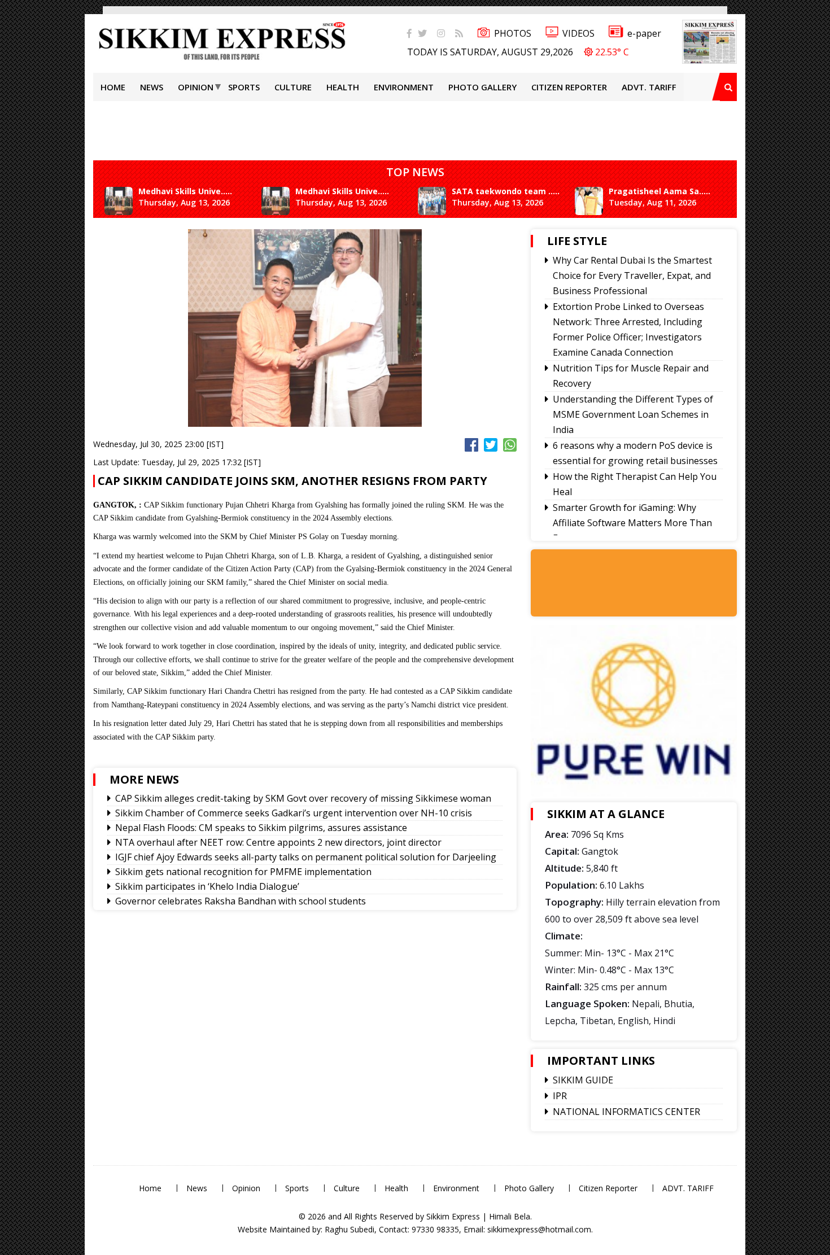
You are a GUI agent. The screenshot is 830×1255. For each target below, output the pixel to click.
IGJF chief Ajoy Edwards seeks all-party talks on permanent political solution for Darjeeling (305, 857)
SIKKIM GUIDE (583, 1080)
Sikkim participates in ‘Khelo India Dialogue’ (207, 886)
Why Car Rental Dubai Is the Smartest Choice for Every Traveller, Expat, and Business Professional (632, 275)
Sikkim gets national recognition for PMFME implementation (243, 871)
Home (113, 87)
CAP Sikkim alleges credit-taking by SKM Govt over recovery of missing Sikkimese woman (303, 798)
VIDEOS (578, 33)
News (151, 87)
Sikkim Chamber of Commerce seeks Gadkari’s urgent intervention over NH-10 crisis (293, 813)
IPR (560, 1096)
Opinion (195, 87)
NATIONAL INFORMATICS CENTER (626, 1111)
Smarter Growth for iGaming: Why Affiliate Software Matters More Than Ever (632, 522)
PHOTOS (512, 33)
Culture (293, 87)
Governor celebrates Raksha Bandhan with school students (240, 901)
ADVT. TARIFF (649, 87)
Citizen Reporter (569, 87)
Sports (244, 87)
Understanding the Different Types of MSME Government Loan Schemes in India (633, 414)
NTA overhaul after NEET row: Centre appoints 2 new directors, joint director (278, 842)
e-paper (644, 33)
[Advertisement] (37, 160)
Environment (404, 87)
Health (342, 87)
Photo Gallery (482, 87)
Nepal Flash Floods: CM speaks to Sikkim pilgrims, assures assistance (261, 827)
